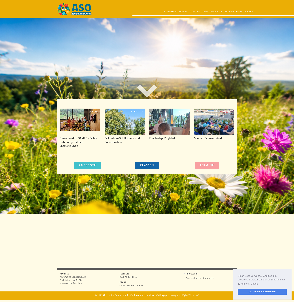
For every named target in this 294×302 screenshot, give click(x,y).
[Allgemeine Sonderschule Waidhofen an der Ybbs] (74, 9)
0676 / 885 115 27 (128, 276)
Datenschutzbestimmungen (200, 278)
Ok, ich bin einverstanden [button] (262, 291)
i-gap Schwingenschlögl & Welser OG (180, 295)
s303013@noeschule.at (131, 285)
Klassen (195, 11)
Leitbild (183, 11)
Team (205, 11)
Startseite (170, 11)
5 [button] (142, 111)
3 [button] (95, 111)
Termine (207, 165)
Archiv (249, 11)
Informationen (234, 11)
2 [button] (92, 111)
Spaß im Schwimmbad (208, 138)
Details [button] (254, 283)
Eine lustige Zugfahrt (162, 138)
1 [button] (90, 111)
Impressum (192, 273)
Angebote (216, 11)
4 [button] (97, 111)
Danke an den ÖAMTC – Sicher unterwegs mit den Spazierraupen (78, 142)
